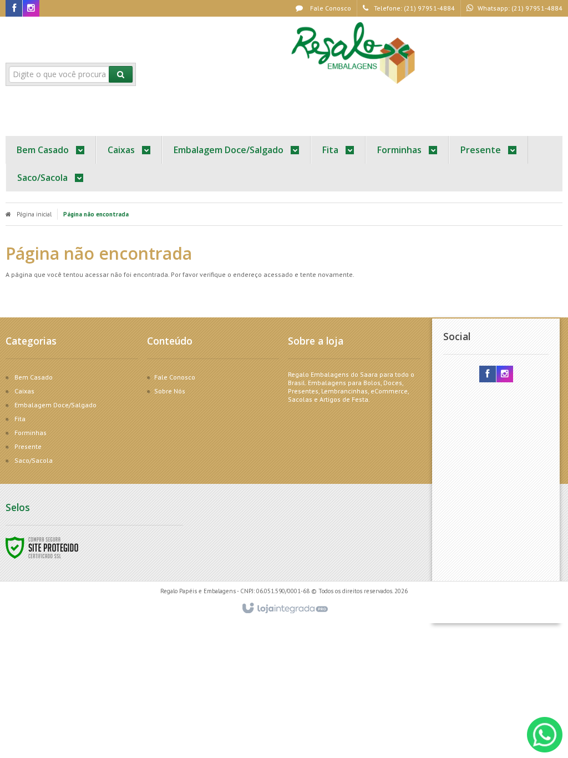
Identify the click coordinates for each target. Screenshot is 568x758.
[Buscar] (121, 74)
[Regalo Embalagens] (355, 53)
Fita (20, 419)
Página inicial (34, 214)
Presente (28, 446)
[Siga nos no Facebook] (14, 8)
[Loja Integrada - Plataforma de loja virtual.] (284, 608)
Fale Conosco (329, 8)
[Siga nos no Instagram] (31, 8)
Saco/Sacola (33, 460)
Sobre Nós (169, 391)
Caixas (24, 391)
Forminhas (30, 432)
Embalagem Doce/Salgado (55, 405)
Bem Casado (33, 377)
